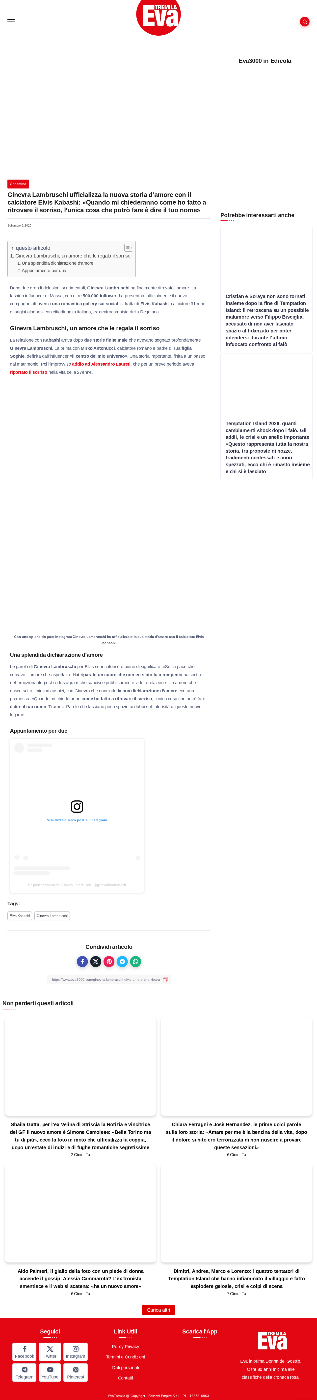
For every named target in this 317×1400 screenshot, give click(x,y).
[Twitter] (50, 1352)
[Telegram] (24, 1372)
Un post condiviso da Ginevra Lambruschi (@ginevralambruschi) (77, 885)
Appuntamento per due (44, 270)
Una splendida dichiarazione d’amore (57, 263)
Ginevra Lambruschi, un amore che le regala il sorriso (73, 255)
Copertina (18, 184)
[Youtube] (50, 1372)
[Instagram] (75, 1352)
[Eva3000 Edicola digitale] (265, 132)
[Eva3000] (158, 17)
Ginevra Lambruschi (52, 916)
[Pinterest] (75, 1372)
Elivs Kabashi (20, 916)
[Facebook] (24, 1352)
